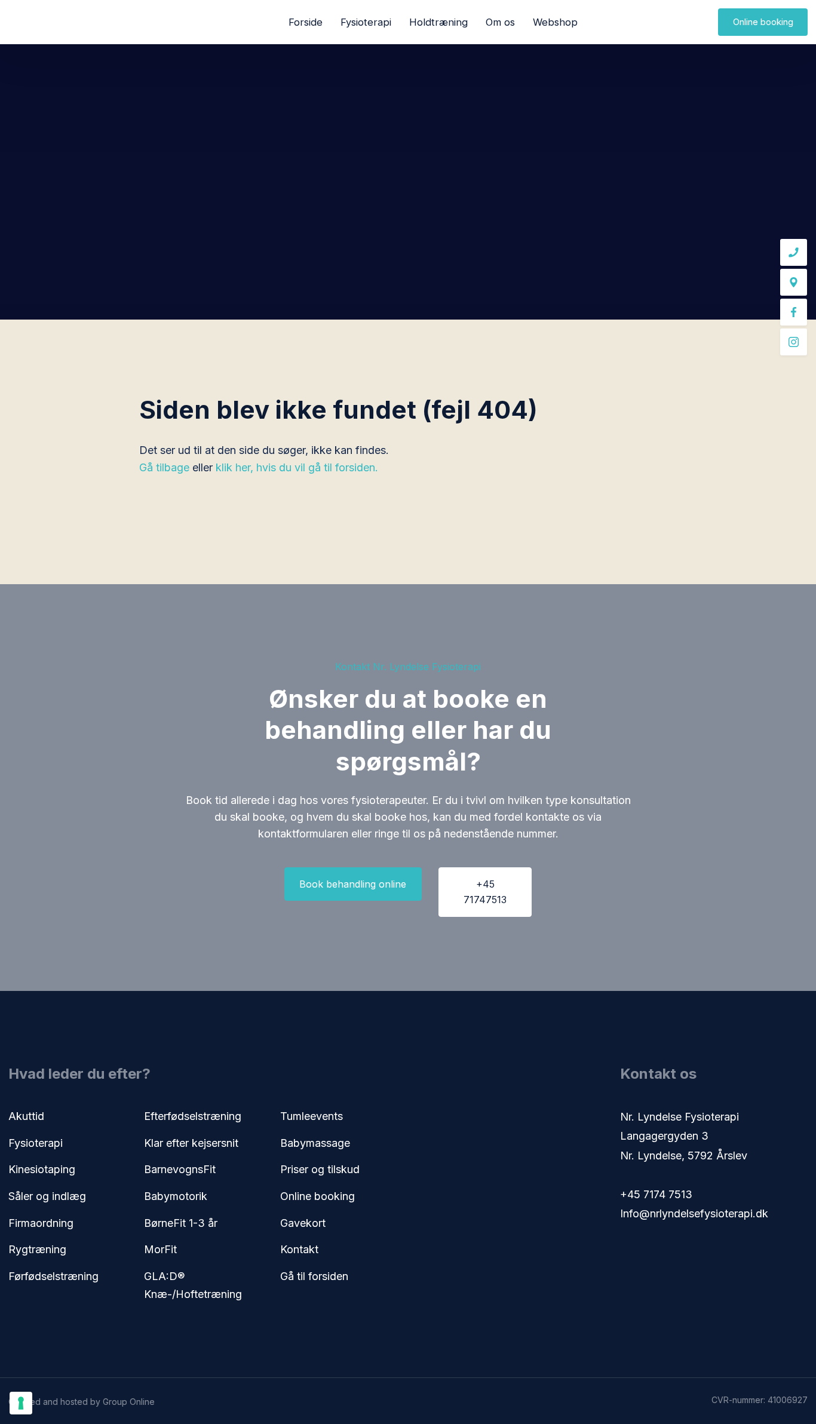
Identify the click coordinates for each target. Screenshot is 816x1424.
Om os (500, 22)
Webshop (555, 22)
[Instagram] (793, 342)
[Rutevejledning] (793, 282)
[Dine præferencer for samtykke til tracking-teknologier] (21, 1403)
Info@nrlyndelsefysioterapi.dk (694, 1213)
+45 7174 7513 (656, 1194)
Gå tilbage (164, 467)
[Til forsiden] (53, 22)
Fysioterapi (365, 22)
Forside (306, 22)
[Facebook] (793, 312)
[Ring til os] (793, 252)
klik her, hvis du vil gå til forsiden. (297, 467)
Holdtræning (438, 22)
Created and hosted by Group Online (81, 1402)
